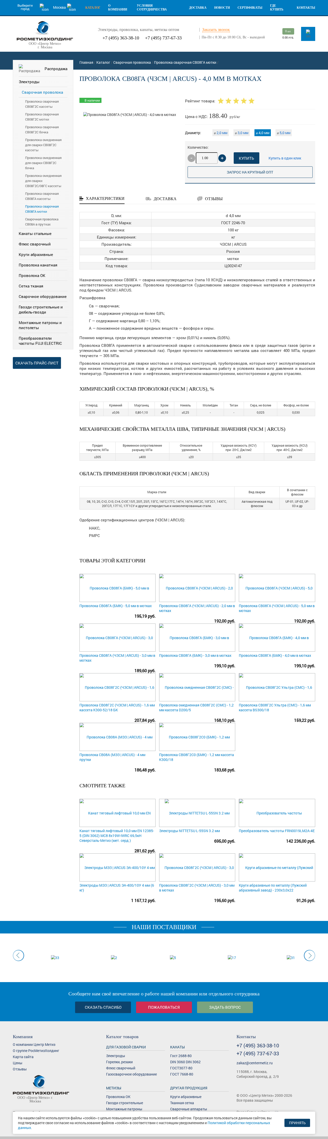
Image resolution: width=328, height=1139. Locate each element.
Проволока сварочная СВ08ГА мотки (42, 209)
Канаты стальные (35, 233)
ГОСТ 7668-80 (181, 1074)
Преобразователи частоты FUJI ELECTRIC (40, 341)
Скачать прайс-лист (36, 363)
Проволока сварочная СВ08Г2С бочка (42, 129)
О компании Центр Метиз (34, 1044)
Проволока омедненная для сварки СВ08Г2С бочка (43, 162)
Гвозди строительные (124, 1102)
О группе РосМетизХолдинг (36, 1050)
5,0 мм (283, 132)
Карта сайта (23, 1056)
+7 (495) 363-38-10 (120, 37)
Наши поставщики (164, 927)
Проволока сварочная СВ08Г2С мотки (42, 117)
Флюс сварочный (35, 243)
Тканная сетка (182, 1102)
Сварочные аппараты (188, 1108)
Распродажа (56, 68)
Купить (246, 158)
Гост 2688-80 (181, 1055)
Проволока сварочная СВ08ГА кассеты (42, 196)
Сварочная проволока (42, 92)
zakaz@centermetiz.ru (255, 1062)
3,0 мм (241, 132)
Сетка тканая (31, 285)
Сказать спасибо (103, 1007)
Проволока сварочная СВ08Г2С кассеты (42, 104)
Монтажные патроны (124, 1108)
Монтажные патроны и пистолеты (40, 325)
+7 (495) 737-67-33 (163, 37)
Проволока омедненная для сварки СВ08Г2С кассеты (43, 144)
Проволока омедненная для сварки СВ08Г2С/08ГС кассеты (43, 180)
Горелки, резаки (119, 1061)
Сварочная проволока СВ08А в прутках (41, 222)
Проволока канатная (38, 264)
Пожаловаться (164, 1007)
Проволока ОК (32, 275)
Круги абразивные (36, 254)
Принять (297, 1122)
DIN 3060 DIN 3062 (185, 1061)
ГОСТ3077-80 (181, 1068)
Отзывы (20, 1069)
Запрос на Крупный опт (250, 172)
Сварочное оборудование (43, 296)
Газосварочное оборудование (131, 1074)
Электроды (29, 81)
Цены (17, 1062)
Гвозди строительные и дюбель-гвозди (41, 309)
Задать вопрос (225, 1007)
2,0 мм (220, 132)
